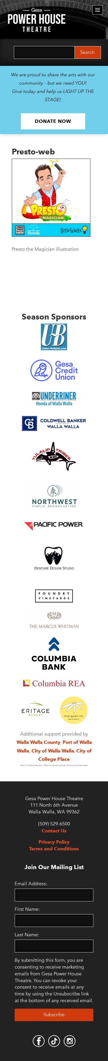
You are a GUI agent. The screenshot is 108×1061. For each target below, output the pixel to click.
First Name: (27, 909)
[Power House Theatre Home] (36, 11)
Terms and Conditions (54, 848)
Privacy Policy (54, 842)
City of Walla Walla (52, 751)
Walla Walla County (38, 742)
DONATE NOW (53, 121)
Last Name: (27, 935)
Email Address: (31, 884)
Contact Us (54, 830)
